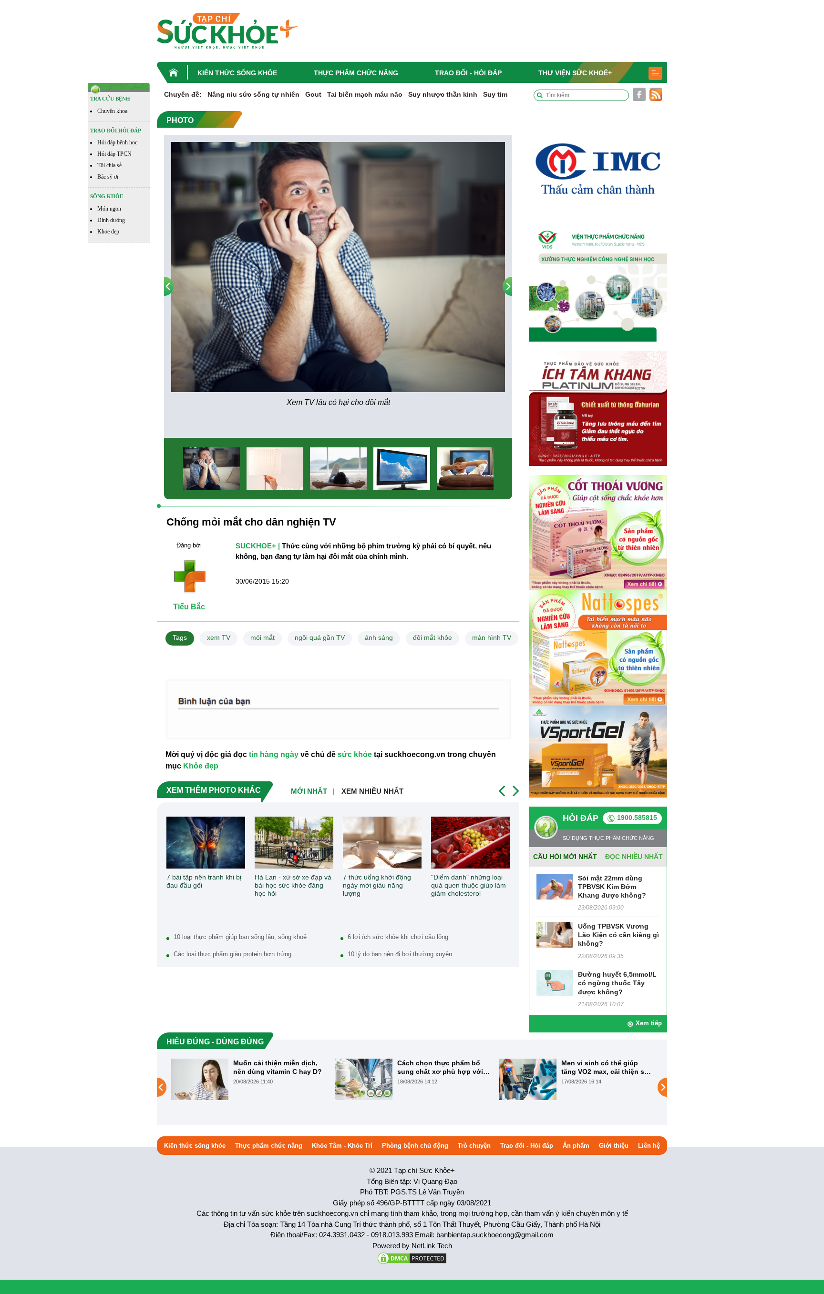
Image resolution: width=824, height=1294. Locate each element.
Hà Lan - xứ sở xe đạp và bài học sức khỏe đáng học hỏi (293, 885)
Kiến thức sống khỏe (237, 73)
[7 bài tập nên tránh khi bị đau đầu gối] (205, 843)
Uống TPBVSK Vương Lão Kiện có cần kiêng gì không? (618, 934)
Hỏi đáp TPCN (114, 154)
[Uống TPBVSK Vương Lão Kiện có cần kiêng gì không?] (554, 934)
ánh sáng (379, 637)
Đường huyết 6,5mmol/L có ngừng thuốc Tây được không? (617, 982)
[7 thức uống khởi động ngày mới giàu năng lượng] (382, 843)
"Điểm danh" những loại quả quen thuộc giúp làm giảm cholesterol (468, 885)
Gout (313, 94)
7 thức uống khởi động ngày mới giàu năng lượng (377, 885)
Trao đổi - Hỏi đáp (468, 73)
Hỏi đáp (580, 818)
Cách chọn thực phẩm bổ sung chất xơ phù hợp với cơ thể (276, 1067)
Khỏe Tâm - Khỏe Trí (342, 1145)
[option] (338, 275)
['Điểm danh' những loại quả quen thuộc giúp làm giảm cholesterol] (470, 843)
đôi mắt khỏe (432, 637)
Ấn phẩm (576, 1145)
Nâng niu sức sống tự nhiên (253, 94)
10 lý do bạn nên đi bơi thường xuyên (400, 954)
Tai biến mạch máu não (364, 94)
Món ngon (109, 208)
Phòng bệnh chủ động (415, 1145)
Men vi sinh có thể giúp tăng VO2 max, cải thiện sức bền (443, 1067)
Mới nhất (309, 791)
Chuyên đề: (183, 94)
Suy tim (495, 94)
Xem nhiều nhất (372, 791)
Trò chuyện (474, 1145)
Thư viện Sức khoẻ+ (575, 73)
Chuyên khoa (112, 111)
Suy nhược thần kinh (442, 94)
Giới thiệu (613, 1145)
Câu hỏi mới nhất (565, 856)
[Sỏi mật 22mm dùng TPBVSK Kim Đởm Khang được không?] (554, 886)
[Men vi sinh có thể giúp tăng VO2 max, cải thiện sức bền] (363, 1079)
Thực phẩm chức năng (356, 73)
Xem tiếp (649, 1023)
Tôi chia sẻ (109, 165)
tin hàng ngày (274, 754)
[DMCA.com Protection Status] (412, 1258)
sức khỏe (355, 754)
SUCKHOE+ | (258, 546)
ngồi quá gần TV (320, 637)
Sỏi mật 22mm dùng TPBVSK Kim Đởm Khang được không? (612, 886)
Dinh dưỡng (111, 220)
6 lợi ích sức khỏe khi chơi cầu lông (398, 936)
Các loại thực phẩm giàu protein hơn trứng (232, 954)
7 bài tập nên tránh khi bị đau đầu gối (203, 881)
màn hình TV (491, 637)
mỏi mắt (262, 637)
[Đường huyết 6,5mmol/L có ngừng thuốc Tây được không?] (554, 982)
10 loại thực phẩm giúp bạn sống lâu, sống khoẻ (240, 936)
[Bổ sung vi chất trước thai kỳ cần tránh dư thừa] (527, 1086)
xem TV (218, 637)
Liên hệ (649, 1145)
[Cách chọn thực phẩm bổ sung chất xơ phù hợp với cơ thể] (199, 1079)
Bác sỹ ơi (107, 176)
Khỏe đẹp (108, 231)
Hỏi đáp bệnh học (117, 142)
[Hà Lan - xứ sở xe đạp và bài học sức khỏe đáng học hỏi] (294, 843)
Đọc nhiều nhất (634, 856)
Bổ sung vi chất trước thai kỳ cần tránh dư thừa (604, 1067)
